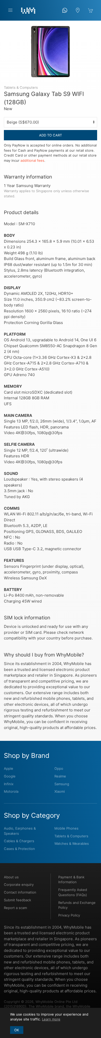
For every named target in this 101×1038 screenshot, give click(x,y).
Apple (8, 768)
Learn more (51, 1019)
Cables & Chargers (19, 841)
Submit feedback (17, 900)
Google (10, 776)
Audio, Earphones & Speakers (20, 831)
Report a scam (15, 908)
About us (11, 877)
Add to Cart (50, 135)
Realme (60, 776)
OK (16, 1030)
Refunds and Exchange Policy (77, 905)
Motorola (11, 791)
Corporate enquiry (19, 884)
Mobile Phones (66, 828)
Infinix (8, 784)
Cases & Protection (19, 849)
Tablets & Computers (71, 836)
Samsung (61, 784)
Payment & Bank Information (71, 879)
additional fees (32, 160)
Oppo (58, 768)
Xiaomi (59, 791)
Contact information (20, 892)
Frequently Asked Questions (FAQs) (72, 892)
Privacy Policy (69, 915)
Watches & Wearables (71, 843)
